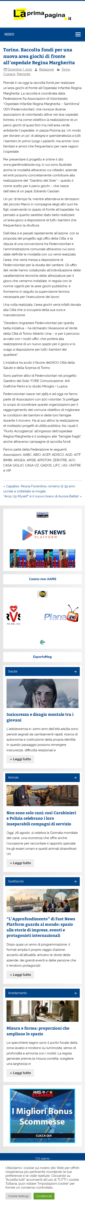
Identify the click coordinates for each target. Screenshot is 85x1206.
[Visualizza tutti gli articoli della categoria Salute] (75, 672)
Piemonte (23, 74)
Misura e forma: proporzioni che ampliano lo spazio (38, 1030)
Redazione (46, 69)
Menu (9, 34)
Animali (13, 777)
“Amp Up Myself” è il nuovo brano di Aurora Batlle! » (42, 496)
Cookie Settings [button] (18, 1196)
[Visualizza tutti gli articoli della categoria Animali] (75, 778)
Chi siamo (42, 1158)
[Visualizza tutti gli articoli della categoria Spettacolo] (75, 882)
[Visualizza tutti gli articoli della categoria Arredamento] (75, 993)
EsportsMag (42, 657)
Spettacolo (16, 881)
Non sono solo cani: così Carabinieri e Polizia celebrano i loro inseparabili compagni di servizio (41, 818)
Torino (65, 69)
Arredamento (17, 993)
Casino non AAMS (42, 579)
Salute (12, 671)
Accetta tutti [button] (44, 1196)
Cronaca (9, 74)
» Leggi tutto (20, 759)
